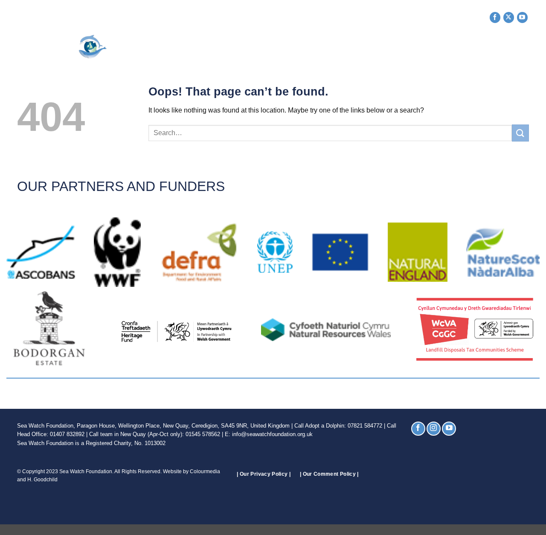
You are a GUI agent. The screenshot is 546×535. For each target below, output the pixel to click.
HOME (165, 46)
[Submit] (520, 132)
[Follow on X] (508, 17)
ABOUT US (198, 46)
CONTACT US (482, 46)
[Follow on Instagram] (434, 429)
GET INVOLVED (250, 46)
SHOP (439, 46)
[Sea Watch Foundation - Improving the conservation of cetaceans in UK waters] (79, 46)
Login (519, 46)
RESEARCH (351, 46)
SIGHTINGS (304, 46)
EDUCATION (399, 46)
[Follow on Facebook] (495, 17)
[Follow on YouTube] (522, 17)
